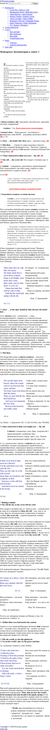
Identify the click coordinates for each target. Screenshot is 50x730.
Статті (7, 30)
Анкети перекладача (18, 45)
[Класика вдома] (7, 1)
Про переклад (15, 34)
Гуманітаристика (17, 38)
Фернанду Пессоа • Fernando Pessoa (24, 21)
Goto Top (3, 729)
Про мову (14, 36)
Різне (7, 40)
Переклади (9, 8)
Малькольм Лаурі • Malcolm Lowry (24, 12)
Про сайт (8, 47)
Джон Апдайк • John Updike (21, 19)
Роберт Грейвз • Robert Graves (22, 16)
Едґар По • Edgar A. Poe (19, 10)
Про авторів (15, 32)
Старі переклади (11, 27)
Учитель (13, 43)
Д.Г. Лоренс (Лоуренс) (19, 25)
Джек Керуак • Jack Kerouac (21, 14)
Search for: (4, 3)
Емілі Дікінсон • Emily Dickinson (23, 23)
